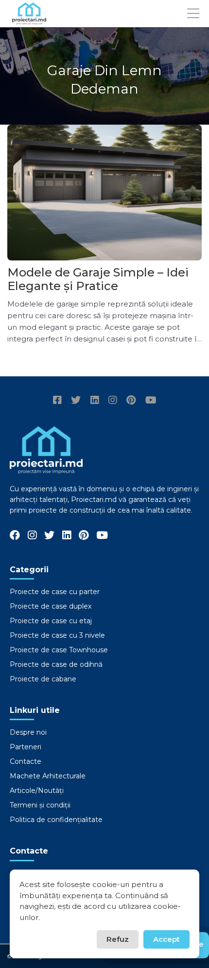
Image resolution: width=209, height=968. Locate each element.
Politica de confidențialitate (56, 819)
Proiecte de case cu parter (55, 591)
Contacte (25, 761)
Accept (166, 939)
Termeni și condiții (40, 805)
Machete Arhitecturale (48, 776)
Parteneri (25, 746)
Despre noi (28, 732)
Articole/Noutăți (37, 790)
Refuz (117, 939)
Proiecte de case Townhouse (59, 649)
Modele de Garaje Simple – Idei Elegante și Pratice (98, 279)
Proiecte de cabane (43, 679)
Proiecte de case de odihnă (56, 664)
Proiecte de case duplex (50, 606)
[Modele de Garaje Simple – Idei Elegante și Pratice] (104, 192)
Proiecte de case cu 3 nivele (57, 635)
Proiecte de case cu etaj (51, 620)
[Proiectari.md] (29, 20)
